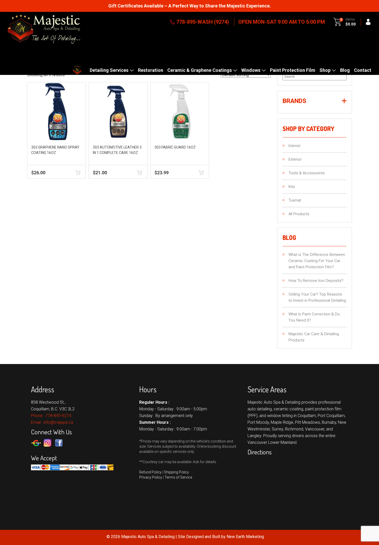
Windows (250, 70)
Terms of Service (178, 477)
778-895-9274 (58, 415)
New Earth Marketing (245, 536)
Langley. (255, 435)
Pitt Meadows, (308, 422)
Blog (345, 70)
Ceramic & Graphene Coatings (199, 70)
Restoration (150, 70)
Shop (325, 70)
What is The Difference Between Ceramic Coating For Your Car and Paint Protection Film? (317, 260)
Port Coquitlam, (331, 415)
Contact (362, 70)
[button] (315, 101)
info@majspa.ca (58, 422)
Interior (295, 145)
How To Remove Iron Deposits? (316, 280)
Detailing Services (109, 70)
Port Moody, (259, 422)
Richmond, (294, 429)
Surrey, (278, 429)
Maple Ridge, (282, 422)
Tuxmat (295, 200)
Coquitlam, (307, 415)
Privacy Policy (150, 477)
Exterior (295, 159)
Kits (292, 186)
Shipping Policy (176, 472)
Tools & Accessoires (307, 173)
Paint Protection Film (292, 70)
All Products (299, 214)
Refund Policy (150, 472)
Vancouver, (315, 429)
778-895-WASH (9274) (202, 22)
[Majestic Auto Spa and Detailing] (44, 29)
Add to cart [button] (78, 173)
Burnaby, (329, 422)
